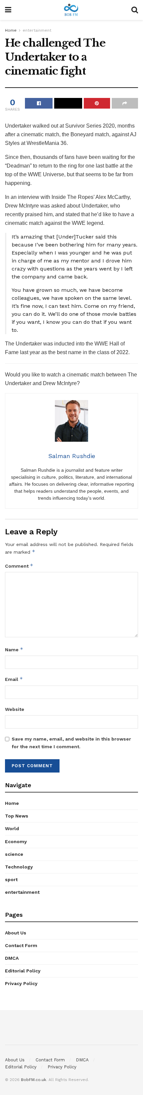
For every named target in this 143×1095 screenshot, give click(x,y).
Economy (16, 841)
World (12, 828)
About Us (15, 932)
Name (14, 649)
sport (11, 879)
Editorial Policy (23, 970)
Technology (19, 866)
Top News (16, 816)
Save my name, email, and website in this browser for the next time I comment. (71, 742)
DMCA (12, 958)
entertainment (37, 30)
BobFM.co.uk (33, 1079)
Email (14, 679)
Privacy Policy (21, 983)
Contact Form (21, 945)
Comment (19, 566)
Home (11, 30)
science (14, 854)
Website (14, 709)
